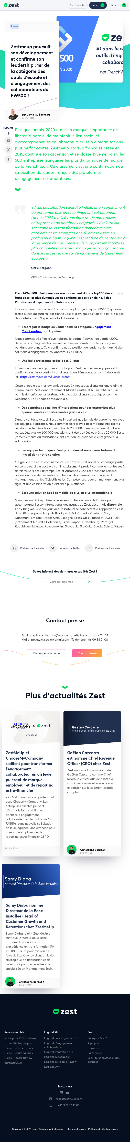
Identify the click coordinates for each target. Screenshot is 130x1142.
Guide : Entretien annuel (19, 1048)
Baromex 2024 (13, 1062)
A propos (93, 1043)
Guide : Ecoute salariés (18, 1053)
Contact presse (87, 653)
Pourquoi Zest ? (97, 1038)
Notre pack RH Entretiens (20, 1038)
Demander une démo (46, 653)
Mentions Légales (76, 1129)
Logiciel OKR (52, 1066)
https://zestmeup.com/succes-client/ (45, 377)
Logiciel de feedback (57, 1056)
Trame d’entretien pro (17, 1043)
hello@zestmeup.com (69, 1098)
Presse (14, 26)
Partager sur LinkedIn (32, 548)
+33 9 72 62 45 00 (69, 1105)
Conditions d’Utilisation (51, 1129)
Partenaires (95, 1053)
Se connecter (77, 5)
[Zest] (10, 5)
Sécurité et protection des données (104, 1059)
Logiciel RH (51, 1032)
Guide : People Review (18, 1057)
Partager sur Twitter (69, 548)
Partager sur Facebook (107, 548)
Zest (90, 1032)
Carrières (93, 1048)
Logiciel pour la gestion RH (61, 1038)
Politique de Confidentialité (103, 1129)
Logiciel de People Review (60, 1061)
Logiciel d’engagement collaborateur (58, 1045)
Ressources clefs (14, 1032)
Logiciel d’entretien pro (58, 1052)
